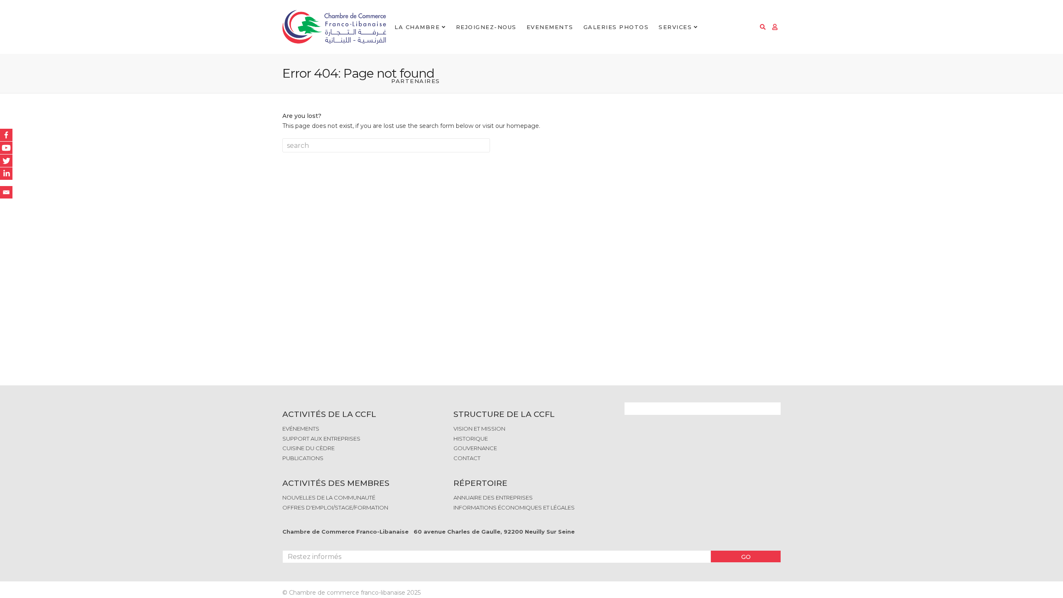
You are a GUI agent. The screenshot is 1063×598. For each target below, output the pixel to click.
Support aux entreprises (321, 438)
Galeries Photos (616, 27)
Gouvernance (475, 448)
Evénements (300, 428)
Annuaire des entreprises (493, 497)
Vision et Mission (479, 428)
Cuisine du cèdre (308, 448)
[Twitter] (6, 160)
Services (675, 27)
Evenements (550, 27)
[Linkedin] (6, 173)
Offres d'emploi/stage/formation (335, 507)
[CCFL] (334, 27)
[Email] (6, 192)
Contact (466, 458)
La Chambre (417, 27)
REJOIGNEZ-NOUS (486, 27)
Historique (470, 438)
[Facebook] (6, 135)
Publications (302, 458)
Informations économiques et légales (514, 507)
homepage (523, 126)
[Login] (775, 27)
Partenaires (415, 81)
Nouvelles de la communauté (328, 497)
